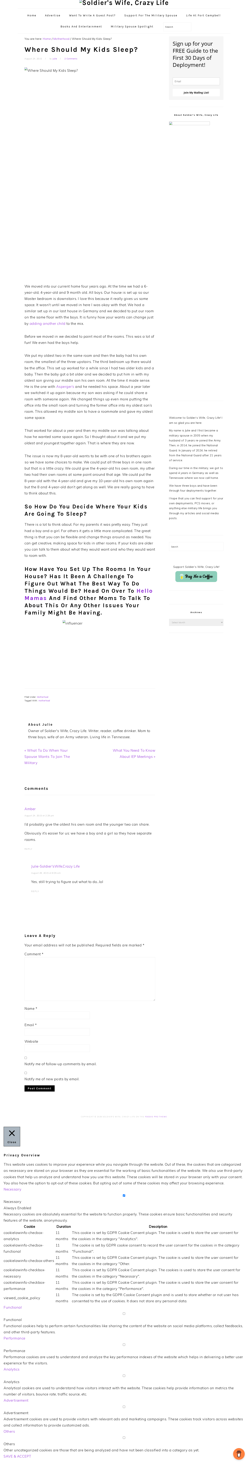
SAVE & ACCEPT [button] (17, 1456)
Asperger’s (65, 386)
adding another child (48, 323)
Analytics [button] (12, 1369)
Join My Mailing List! (196, 92)
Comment (34, 954)
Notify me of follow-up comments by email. (61, 1064)
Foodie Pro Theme (156, 1117)
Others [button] (9, 1431)
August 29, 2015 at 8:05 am (46, 873)
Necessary (12, 1201)
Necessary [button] (12, 1189)
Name (31, 1008)
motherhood (44, 700)
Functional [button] (13, 1307)
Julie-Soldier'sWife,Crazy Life (55, 866)
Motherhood (42, 697)
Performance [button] (14, 1338)
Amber (30, 809)
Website (31, 1041)
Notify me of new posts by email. (52, 1079)
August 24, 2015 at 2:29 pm (39, 815)
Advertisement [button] (16, 1400)
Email (31, 1025)
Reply (28, 849)
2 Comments (71, 58)
